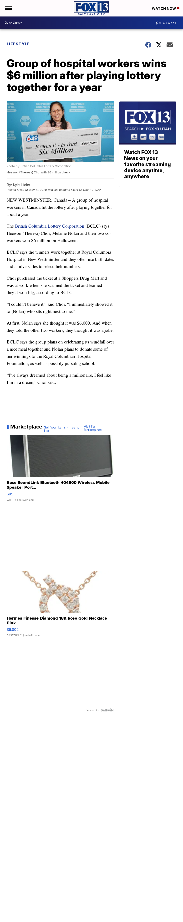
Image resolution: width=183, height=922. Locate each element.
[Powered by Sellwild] (107, 710)
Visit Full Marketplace (93, 428)
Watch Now (164, 8)
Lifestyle (18, 44)
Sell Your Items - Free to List (61, 429)
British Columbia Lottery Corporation (49, 226)
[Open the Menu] (8, 8)
